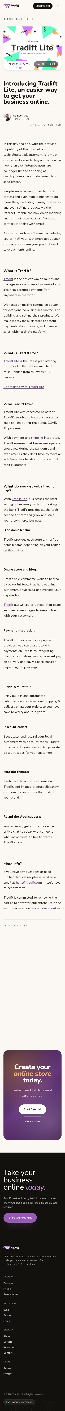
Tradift (8, 279)
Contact (7, 1352)
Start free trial (43, 6)
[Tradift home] (11, 6)
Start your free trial (20, 1218)
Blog (6, 1310)
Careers (7, 1341)
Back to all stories (20, 19)
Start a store (10, 1294)
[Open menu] (58, 6)
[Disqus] (32, 985)
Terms (7, 1368)
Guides (7, 1315)
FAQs (6, 1321)
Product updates (19, 64)
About (7, 1336)
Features (8, 1283)
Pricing (7, 1289)
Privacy (7, 1373)
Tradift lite (11, 361)
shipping (37, 438)
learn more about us (45, 908)
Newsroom (9, 1347)
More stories (32, 1121)
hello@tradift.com (29, 883)
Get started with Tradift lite (23, 387)
